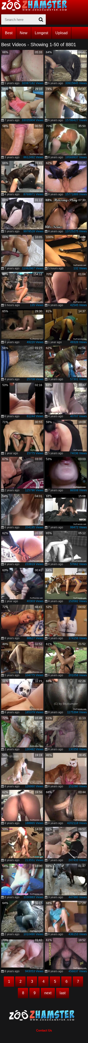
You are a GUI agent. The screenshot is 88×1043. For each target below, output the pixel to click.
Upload (61, 33)
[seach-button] (41, 19)
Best (8, 33)
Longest (41, 33)
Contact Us (44, 1030)
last (62, 993)
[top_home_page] (36, 5)
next (47, 993)
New (23, 33)
